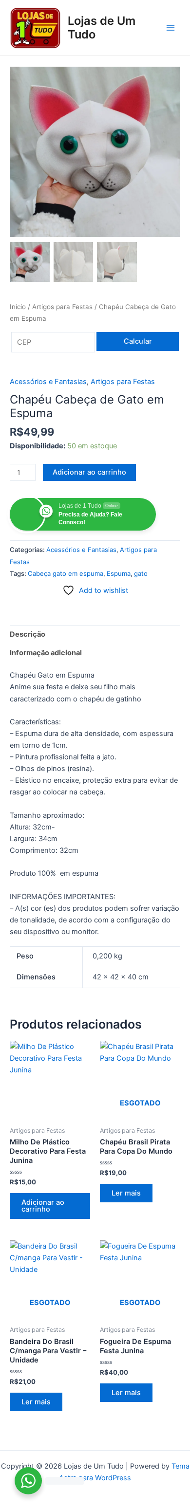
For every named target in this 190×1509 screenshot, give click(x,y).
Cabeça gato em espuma (65, 573)
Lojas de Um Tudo (101, 27)
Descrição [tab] (27, 634)
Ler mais (126, 1193)
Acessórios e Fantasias (48, 381)
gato (141, 573)
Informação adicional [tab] (46, 652)
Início (18, 307)
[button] (168, 157)
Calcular (138, 341)
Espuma (119, 573)
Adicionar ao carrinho (89, 472)
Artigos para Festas (62, 307)
